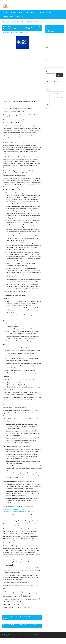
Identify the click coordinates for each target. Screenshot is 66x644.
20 (58, 97)
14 (61, 93)
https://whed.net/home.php (26, 413)
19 (54, 97)
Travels (20, 12)
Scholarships (30, 12)
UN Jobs (13, 12)
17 (47, 97)
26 (54, 101)
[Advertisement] (22, 62)
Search (48, 72)
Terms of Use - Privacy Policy (32, 635)
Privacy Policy (8, 17)
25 (51, 101)
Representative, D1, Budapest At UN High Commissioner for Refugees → (21, 626)
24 (47, 101)
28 (61, 101)
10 (47, 93)
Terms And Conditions (44, 12)
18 (51, 97)
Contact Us (19, 17)
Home (5, 12)
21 (61, 97)
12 (54, 93)
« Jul (47, 113)
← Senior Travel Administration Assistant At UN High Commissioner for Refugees (22, 617)
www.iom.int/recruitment (31, 586)
